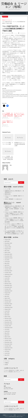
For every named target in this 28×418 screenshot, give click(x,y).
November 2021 (8, 287)
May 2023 (7, 263)
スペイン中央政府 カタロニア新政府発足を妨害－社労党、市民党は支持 (7, 114)
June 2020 (7, 311)
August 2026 (8, 239)
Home (3, 20)
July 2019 (7, 329)
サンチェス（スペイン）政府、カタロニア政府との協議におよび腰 (19, 114)
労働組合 (7, 362)
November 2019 (8, 323)
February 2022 (8, 283)
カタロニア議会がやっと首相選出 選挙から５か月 (7, 122)
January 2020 (8, 320)
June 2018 (7, 353)
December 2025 (8, 243)
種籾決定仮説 (8, 194)
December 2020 (8, 303)
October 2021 (8, 289)
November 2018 (8, 344)
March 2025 (7, 245)
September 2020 (8, 307)
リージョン (8, 20)
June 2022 (7, 278)
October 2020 (8, 305)
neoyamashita (8, 33)
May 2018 (7, 355)
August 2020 (8, 309)
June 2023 (7, 261)
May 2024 (7, 250)
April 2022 (7, 279)
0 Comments (22, 33)
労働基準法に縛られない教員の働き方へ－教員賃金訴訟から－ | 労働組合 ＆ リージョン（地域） (14, 207)
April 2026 (7, 241)
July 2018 (7, 351)
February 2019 (8, 338)
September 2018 (8, 347)
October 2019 (8, 325)
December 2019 (8, 322)
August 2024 (8, 248)
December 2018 (8, 342)
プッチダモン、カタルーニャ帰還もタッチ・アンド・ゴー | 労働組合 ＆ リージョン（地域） (14, 225)
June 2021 (7, 294)
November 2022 (8, 270)
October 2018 (8, 346)
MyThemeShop (12, 416)
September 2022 (8, 274)
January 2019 (8, 340)
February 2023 (8, 267)
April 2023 (7, 265)
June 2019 (7, 331)
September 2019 (8, 327)
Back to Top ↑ (20, 416)
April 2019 (7, 335)
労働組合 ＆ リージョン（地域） (14, 5)
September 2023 (8, 257)
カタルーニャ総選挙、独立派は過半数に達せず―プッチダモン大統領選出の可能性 (14, 228)
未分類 (6, 364)
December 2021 (8, 285)
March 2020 (7, 316)
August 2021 (7, 292)
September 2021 (8, 290)
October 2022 (8, 272)
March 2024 (7, 252)
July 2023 (7, 259)
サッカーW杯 (7, 189)
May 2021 (7, 296)
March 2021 (7, 298)
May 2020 (7, 312)
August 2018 (7, 349)
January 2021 (8, 301)
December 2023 (8, 254)
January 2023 (8, 268)
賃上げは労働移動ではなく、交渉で (16, 233)
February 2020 (8, 318)
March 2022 (7, 281)
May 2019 (7, 333)
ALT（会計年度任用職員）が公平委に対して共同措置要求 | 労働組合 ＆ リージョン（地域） (14, 232)
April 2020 (7, 314)
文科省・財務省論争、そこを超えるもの (13, 199)
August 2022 (7, 276)
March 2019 (7, 336)
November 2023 (8, 256)
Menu (2, 13)
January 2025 (8, 246)
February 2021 (8, 300)
